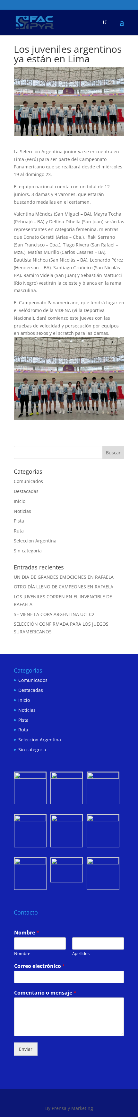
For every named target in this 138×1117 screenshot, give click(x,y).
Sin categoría (28, 551)
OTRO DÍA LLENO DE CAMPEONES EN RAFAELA (63, 587)
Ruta (19, 531)
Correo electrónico (39, 966)
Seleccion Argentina (35, 541)
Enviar (25, 1049)
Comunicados (28, 481)
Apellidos (81, 953)
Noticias (22, 511)
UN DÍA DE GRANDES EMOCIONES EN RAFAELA (64, 577)
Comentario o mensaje (45, 992)
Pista (19, 521)
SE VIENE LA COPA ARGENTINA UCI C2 (54, 614)
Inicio (19, 501)
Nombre (26, 932)
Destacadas (26, 491)
